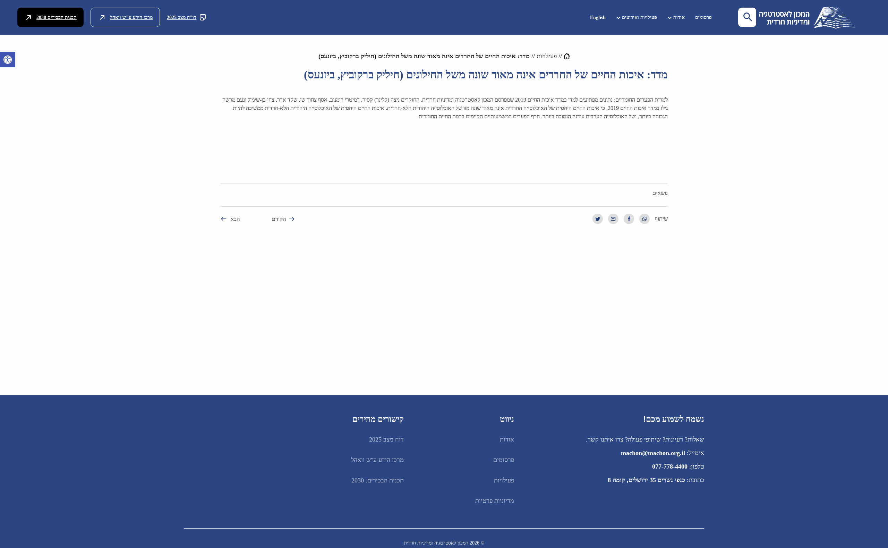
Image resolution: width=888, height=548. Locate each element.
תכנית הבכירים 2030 (56, 17)
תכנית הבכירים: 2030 (377, 480)
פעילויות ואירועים (639, 17)
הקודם (279, 219)
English (598, 17)
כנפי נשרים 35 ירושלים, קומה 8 (646, 480)
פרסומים (703, 17)
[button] (7, 59)
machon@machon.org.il (653, 452)
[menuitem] (703, 18)
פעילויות (547, 56)
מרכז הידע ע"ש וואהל (131, 17)
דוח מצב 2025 (386, 439)
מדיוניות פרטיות (494, 500)
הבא (235, 219)
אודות (679, 17)
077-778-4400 (670, 466)
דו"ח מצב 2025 (181, 17)
